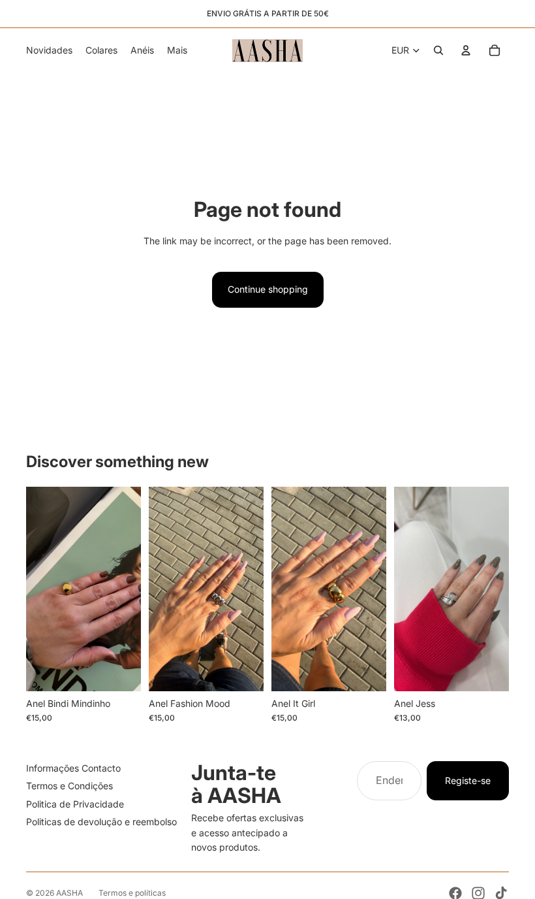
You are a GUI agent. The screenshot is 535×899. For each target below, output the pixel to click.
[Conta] (465, 50)
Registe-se (468, 780)
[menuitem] (177, 50)
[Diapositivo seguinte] (126, 588)
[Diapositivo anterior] (40, 588)
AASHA (69, 893)
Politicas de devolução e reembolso (101, 821)
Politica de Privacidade (75, 803)
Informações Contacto (73, 768)
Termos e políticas (132, 893)
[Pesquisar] (438, 50)
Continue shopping (268, 289)
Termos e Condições (69, 785)
